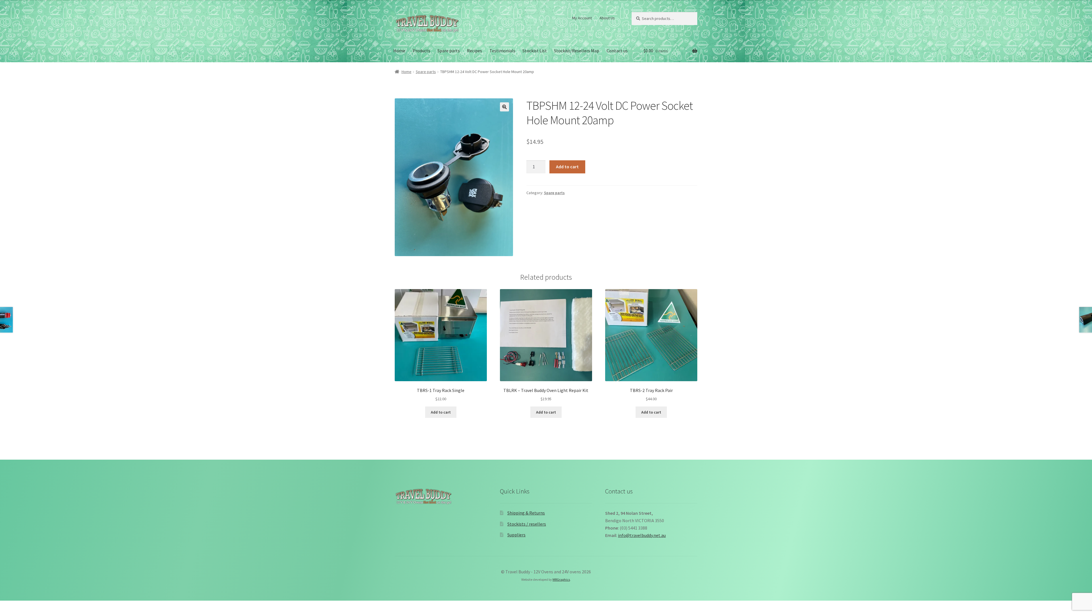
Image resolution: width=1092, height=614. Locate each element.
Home (399, 50)
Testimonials (502, 50)
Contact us (617, 50)
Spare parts (448, 50)
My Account (582, 17)
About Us (607, 17)
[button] (504, 106)
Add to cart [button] (441, 412)
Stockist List (534, 50)
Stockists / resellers (526, 524)
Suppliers (516, 535)
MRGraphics (561, 579)
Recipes (474, 50)
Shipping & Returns (526, 513)
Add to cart (567, 166)
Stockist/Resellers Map (576, 50)
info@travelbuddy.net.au (642, 535)
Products (421, 50)
